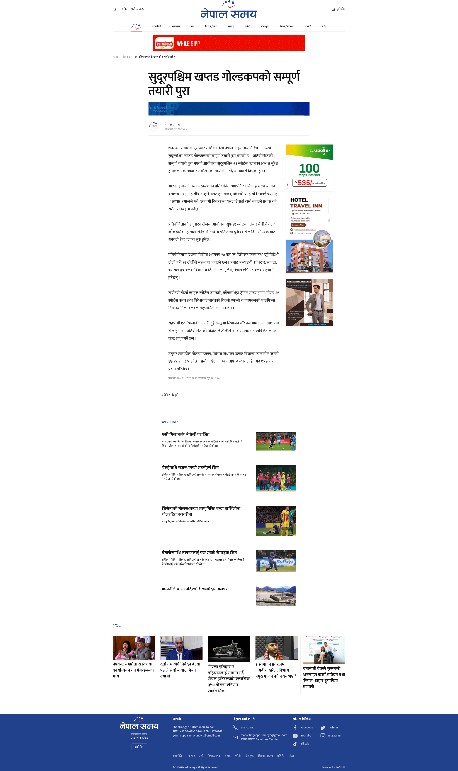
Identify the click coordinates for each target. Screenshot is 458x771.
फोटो (247, 26)
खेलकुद (265, 26)
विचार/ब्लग (211, 26)
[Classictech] (309, 167)
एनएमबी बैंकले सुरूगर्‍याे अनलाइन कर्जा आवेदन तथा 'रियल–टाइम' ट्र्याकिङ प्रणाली (324, 677)
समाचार (176, 26)
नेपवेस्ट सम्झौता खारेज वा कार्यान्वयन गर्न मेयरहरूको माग (133, 670)
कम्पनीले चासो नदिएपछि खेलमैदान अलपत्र (195, 589)
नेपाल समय (172, 125)
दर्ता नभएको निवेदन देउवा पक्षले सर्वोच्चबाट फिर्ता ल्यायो (180, 670)
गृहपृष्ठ (115, 57)
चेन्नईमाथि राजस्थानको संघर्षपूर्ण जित (190, 467)
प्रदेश (324, 26)
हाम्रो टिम (139, 747)
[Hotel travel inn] (309, 235)
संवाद (231, 26)
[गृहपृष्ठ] (136, 26)
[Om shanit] (309, 302)
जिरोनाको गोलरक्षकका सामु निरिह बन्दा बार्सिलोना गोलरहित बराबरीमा (201, 511)
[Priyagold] (229, 42)
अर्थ (192, 26)
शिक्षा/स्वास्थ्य (287, 26)
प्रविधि (308, 26)
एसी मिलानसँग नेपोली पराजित (185, 434)
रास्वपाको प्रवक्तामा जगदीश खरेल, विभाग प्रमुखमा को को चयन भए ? (275, 670)
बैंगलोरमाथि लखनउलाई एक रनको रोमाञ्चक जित (199, 552)
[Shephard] (229, 108)
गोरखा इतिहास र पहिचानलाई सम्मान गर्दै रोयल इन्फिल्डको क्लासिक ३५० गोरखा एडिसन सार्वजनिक (229, 678)
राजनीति (156, 26)
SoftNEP (340, 767)
